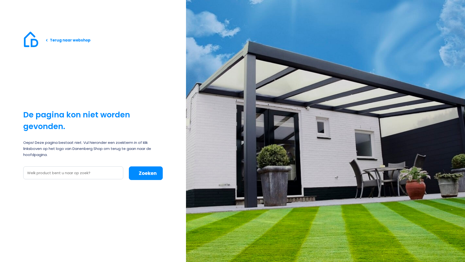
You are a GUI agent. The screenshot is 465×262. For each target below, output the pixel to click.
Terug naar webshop (70, 40)
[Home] (31, 40)
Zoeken (148, 173)
